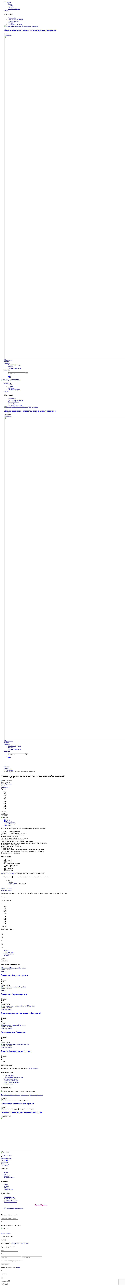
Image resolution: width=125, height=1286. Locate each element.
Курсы (6, 10)
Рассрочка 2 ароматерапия (14, 994)
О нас (10, 4)
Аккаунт (7, 370)
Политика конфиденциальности (14, 1208)
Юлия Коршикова (6, 784)
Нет (6, 1284)
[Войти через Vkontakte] (5, 1228)
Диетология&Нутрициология (13, 1077)
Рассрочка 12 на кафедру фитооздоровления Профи (21, 1112)
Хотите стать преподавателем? (12, 1261)
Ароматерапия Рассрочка (13, 1032)
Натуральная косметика (11, 1082)
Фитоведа (4, 971)
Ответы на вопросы (14, 9)
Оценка (3, 789)
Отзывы (6, 955)
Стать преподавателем (15, 24)
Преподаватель (9, 954)
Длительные (12, 18)
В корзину (4, 815)
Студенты (4, 980)
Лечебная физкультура (11, 1080)
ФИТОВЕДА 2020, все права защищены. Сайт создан (17, 1205)
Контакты (11, 7)
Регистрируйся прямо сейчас (19, 1243)
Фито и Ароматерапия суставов (16, 1051)
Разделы (3, 785)
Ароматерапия (8, 1075)
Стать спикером (9, 1177)
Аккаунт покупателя (14, 368)
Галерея (10, 5)
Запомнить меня (8, 1236)
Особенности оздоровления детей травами (17, 1104)
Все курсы (11, 23)
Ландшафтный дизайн (11, 1079)
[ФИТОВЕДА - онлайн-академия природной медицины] (6, 380)
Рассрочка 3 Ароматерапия (14, 975)
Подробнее (7, 35)
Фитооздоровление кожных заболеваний (21, 1013)
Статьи (6, 361)
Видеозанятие (12, 883)
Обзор (6, 950)
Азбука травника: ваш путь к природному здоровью (30, 30)
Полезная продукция (14, 365)
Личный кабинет (13, 21)
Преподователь (5, 782)
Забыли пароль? (6, 1233)
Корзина (10, 366)
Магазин (7, 363)
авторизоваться (33, 1068)
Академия (7, 2)
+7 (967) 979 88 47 (6, 1155)
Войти (18, 1267)
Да (2, 1284)
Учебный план (9, 952)
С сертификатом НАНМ (15, 19)
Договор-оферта (9, 1197)
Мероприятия (8, 360)
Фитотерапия (5, 787)
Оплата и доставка (10, 1198)
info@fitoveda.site (6, 1158)
